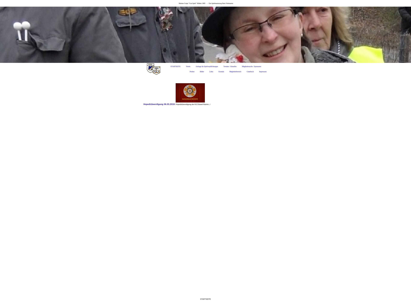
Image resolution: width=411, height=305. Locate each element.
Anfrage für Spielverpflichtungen (207, 66)
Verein (188, 66)
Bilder (202, 72)
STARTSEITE (176, 66)
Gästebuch (250, 72)
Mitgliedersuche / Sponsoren (251, 66)
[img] (205, 35)
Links (211, 72)
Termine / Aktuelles (230, 66)
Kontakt (221, 72)
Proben (192, 72)
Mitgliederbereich (235, 72)
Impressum (263, 72)
